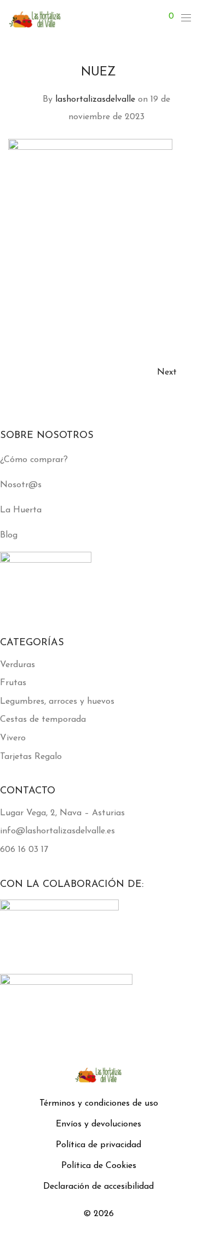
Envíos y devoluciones (98, 1124)
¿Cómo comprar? (34, 459)
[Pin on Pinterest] (185, 311)
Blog (9, 535)
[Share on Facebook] (153, 311)
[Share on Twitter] (169, 311)
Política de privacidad (98, 1145)
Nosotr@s (21, 485)
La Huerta (21, 510)
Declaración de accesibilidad (98, 1186)
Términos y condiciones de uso (98, 1103)
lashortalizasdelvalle (95, 99)
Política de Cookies (98, 1165)
